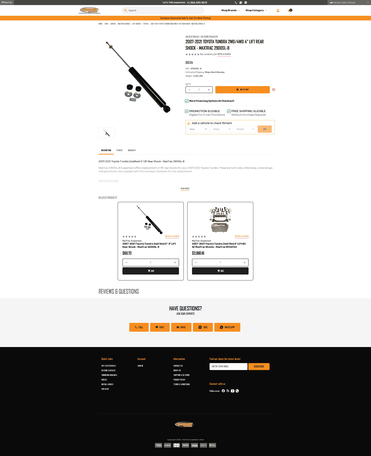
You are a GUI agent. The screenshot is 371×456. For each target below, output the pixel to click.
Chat (161, 327)
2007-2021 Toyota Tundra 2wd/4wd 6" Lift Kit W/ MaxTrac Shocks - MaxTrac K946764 (219, 245)
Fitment (119, 150)
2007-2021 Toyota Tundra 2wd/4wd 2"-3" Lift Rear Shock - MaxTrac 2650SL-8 (149, 245)
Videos (104, 379)
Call (141, 327)
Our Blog (105, 389)
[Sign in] (278, 10)
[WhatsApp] (237, 391)
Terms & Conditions (181, 384)
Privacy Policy (179, 379)
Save (273, 90)
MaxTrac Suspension (202, 36)
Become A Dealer (108, 370)
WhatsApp (230, 327)
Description (106, 150)
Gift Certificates (108, 366)
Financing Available (109, 375)
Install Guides (107, 384)
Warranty (132, 150)
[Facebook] (223, 390)
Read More (185, 188)
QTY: (188, 84)
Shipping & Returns (181, 375)
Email (183, 327)
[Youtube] (232, 390)
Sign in (140, 366)
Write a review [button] (224, 54)
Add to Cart (232, 90)
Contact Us (178, 366)
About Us (177, 370)
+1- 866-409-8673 (197, 2)
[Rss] (228, 390)
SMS (205, 327)
